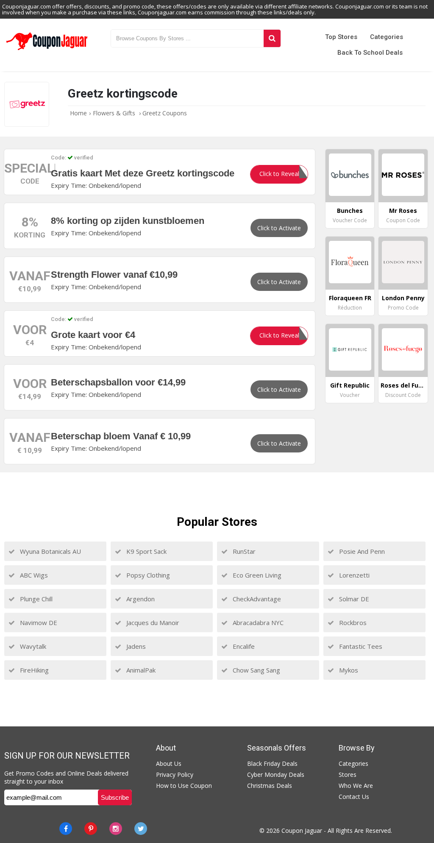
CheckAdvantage (256, 599)
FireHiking (33, 670)
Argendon (140, 599)
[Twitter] (140, 828)
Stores (347, 774)
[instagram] (115, 828)
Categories (386, 37)
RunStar (243, 551)
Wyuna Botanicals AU (49, 551)
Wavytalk (32, 646)
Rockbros (352, 622)
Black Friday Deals (272, 763)
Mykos (347, 670)
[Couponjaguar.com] (46, 50)
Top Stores (341, 37)
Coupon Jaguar (301, 830)
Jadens (135, 646)
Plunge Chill (35, 599)
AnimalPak (140, 670)
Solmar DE (353, 599)
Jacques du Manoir (152, 622)
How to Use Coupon (184, 786)
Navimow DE (37, 622)
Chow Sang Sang (255, 670)
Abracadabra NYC (257, 622)
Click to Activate (279, 228)
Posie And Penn (361, 551)
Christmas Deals (269, 786)
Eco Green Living (256, 575)
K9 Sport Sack (146, 551)
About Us (168, 763)
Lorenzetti (353, 575)
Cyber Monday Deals (275, 774)
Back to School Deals (370, 52)
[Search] (272, 38)
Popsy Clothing (147, 575)
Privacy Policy (174, 774)
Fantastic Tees (359, 646)
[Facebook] (65, 828)
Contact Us (354, 797)
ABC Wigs (33, 575)
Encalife (243, 646)
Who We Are (356, 786)
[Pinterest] (90, 828)
